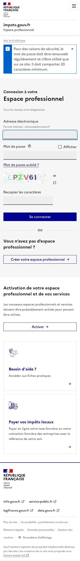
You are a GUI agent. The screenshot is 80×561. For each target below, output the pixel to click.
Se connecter (40, 216)
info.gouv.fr (11, 501)
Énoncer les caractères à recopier (54, 175)
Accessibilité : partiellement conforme (44, 522)
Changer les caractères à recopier (54, 182)
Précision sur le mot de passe (29, 146)
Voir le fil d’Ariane (14, 41)
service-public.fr (40, 501)
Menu (74, 6)
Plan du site (10, 522)
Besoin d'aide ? (22, 369)
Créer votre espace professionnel (38, 259)
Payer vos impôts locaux (31, 422)
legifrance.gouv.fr (16, 510)
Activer (38, 326)
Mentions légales (13, 530)
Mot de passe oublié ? (21, 164)
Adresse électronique (26, 124)
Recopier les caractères (22, 192)
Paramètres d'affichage (37, 537)
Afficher (70, 146)
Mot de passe (30, 146)
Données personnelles (40, 530)
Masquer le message (72, 48)
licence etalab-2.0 (14, 555)
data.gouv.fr (46, 510)
